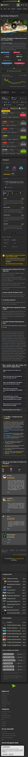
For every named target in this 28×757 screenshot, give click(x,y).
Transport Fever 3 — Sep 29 (14, 598)
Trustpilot (9, 443)
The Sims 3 (14, 622)
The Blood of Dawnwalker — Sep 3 (14, 581)
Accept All (5, 754)
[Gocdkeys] (4, 5)
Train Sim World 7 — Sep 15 (14, 590)
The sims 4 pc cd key (14, 11)
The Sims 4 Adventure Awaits (14, 628)
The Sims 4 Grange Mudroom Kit (14, 645)
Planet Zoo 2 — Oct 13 (14, 607)
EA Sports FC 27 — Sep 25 (14, 593)
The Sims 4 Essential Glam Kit (14, 639)
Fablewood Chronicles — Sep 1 (14, 578)
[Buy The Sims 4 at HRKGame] (4, 121)
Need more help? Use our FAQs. (11, 409)
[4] (11, 468)
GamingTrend (7, 215)
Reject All (11, 754)
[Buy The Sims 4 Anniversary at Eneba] (4, 149)
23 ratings (13, 174)
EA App (9, 38)
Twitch (7, 184)
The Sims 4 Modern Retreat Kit (14, 633)
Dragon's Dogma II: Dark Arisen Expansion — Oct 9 (14, 604)
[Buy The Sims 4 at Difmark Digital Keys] (5, 113)
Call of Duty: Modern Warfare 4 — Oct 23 (14, 613)
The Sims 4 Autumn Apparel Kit (14, 636)
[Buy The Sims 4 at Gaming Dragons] (4, 135)
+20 (14, 233)
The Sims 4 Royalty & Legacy (14, 625)
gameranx (6, 223)
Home (2, 11)
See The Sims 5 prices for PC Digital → (15, 263)
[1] (19, 468)
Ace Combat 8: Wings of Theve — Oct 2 (14, 601)
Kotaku (5, 198)
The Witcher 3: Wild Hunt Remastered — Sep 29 (14, 595)
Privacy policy (4, 756)
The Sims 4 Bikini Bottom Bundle (14, 631)
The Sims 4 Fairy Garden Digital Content (14, 642)
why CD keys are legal (8, 434)
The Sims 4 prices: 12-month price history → (18, 86)
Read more (20, 212)
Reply (8, 492)
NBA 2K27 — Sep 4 (14, 587)
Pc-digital (7, 11)
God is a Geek (7, 207)
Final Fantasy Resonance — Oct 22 (14, 610)
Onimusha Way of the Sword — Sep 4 (14, 584)
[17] (3, 468)
